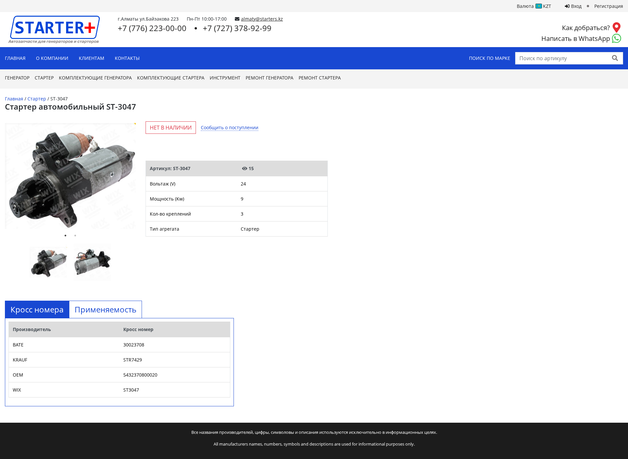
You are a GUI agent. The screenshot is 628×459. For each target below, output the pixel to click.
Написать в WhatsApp (575, 38)
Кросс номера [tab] (36, 309)
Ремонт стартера (320, 78)
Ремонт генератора (269, 78)
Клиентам (91, 58)
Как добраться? (586, 27)
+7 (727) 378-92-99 (237, 28)
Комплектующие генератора (95, 78)
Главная (15, 58)
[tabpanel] (70, 176)
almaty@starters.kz (262, 19)
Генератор (17, 78)
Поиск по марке (489, 58)
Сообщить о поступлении (229, 127)
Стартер (44, 78)
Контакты (127, 58)
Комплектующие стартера (170, 78)
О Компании (52, 58)
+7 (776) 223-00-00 (152, 28)
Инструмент (225, 78)
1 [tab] (65, 235)
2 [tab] (75, 235)
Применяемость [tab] (105, 309)
